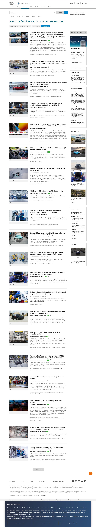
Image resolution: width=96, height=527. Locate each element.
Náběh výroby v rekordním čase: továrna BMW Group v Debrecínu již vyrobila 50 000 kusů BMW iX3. (48, 83)
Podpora (11, 500)
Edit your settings (75, 75)
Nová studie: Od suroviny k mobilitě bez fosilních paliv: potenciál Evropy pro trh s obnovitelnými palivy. (48, 293)
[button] (78, 251)
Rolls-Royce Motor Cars (58, 481)
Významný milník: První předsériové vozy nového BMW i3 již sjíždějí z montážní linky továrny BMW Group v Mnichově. (47, 357)
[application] (78, 252)
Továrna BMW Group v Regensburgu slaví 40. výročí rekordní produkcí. (47, 378)
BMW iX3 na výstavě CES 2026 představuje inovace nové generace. (46, 401)
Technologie (13, 12)
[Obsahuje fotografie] (10, 44)
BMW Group (12, 481)
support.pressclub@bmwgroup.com (77, 14)
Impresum (32, 500)
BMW (23, 481)
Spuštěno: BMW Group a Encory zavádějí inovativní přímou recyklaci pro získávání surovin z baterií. (46, 448)
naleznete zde (75, 124)
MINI (32, 481)
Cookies (70, 500)
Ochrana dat (59, 500)
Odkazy (21, 500)
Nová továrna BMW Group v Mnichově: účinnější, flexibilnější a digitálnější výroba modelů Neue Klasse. (47, 273)
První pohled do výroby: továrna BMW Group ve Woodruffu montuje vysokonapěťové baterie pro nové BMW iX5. (46, 104)
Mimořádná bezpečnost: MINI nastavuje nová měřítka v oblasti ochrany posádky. (47, 169)
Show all (73, 202)
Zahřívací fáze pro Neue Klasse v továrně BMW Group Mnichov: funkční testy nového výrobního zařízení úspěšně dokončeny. (47, 428)
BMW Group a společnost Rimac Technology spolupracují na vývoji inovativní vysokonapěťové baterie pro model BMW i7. (47, 253)
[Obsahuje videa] (13, 73)
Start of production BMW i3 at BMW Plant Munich (78, 262)
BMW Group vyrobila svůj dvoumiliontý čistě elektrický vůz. (46, 191)
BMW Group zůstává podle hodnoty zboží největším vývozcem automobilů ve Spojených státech (47, 312)
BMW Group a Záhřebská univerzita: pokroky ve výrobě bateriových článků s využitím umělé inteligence (45, 211)
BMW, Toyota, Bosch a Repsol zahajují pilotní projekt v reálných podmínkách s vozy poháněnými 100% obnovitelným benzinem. (48, 125)
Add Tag (60, 12)
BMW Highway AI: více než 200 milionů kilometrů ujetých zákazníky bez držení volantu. (48, 149)
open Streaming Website (77, 62)
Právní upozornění (45, 500)
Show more (74, 238)
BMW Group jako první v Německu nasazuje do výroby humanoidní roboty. (45, 333)
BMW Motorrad (42, 481)
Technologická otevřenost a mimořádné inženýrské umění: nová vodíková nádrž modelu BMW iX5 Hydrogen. (48, 234)
